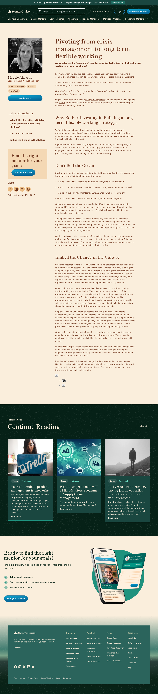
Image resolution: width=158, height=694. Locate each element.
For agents (67, 678)
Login (119, 11)
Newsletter (132, 638)
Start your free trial (23, 172)
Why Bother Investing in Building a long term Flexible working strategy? (27, 123)
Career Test (112, 638)
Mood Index (132, 648)
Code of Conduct (47, 678)
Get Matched (71, 638)
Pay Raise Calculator (115, 648)
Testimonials (71, 666)
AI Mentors (73, 19)
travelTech (13, 91)
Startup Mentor (57, 19)
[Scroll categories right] (148, 19)
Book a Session (72, 648)
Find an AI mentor (118, 3)
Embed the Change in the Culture (27, 140)
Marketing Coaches (112, 19)
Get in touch (25, 98)
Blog (129, 668)
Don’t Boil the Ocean (21, 133)
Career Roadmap (114, 643)
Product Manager (16, 86)
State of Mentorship (136, 643)
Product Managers (90, 19)
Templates (132, 663)
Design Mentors (38, 19)
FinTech (31, 86)
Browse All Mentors (74, 643)
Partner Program (93, 661)
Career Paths (133, 658)
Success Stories (93, 638)
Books (130, 653)
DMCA (58, 678)
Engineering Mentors (17, 19)
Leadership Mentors (134, 19)
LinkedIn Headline (114, 661)
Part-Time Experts (94, 656)
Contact (17, 648)
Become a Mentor (73, 653)
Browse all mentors (138, 11)
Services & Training (94, 643)
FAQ (15, 678)
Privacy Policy (33, 678)
